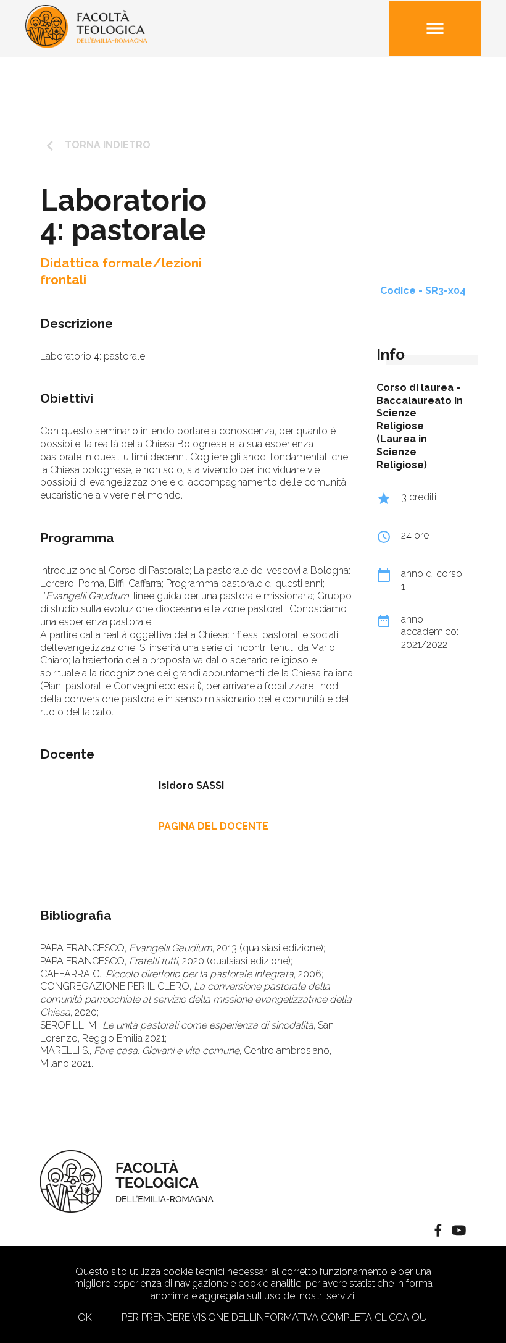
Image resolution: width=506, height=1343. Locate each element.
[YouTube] (459, 1231)
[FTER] (86, 45)
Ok (85, 1317)
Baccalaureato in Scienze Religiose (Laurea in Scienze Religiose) (419, 433)
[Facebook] (438, 1231)
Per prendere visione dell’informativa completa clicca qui (275, 1317)
